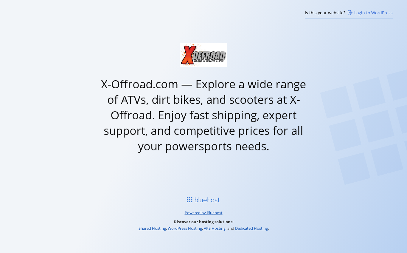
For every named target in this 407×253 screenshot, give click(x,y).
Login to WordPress (373, 13)
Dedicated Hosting (251, 228)
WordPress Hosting (185, 228)
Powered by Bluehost (204, 212)
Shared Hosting (152, 228)
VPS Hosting (215, 228)
